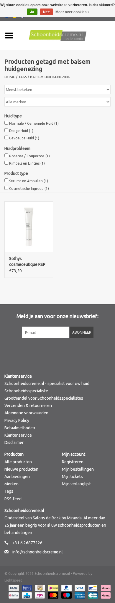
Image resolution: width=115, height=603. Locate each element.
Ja (32, 12)
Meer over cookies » (72, 12)
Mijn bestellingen (78, 469)
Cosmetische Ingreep (29, 188)
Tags (22, 77)
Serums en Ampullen (28, 181)
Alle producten (18, 462)
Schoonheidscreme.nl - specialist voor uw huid (46, 383)
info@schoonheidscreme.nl (37, 552)
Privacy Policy (16, 420)
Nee (46, 12)
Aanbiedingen (17, 476)
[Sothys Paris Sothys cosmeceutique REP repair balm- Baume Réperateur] (28, 226)
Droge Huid (21, 131)
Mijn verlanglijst (76, 484)
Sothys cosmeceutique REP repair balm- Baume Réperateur (27, 261)
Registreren (72, 462)
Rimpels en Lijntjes (27, 163)
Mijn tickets (72, 476)
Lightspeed (13, 580)
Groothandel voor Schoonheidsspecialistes (43, 398)
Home (9, 77)
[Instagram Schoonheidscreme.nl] (73, 350)
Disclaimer (14, 442)
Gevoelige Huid (24, 138)
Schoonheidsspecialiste (26, 391)
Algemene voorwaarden (26, 413)
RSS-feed (13, 498)
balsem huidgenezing (50, 77)
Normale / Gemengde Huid (34, 123)
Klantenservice (18, 435)
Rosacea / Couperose (29, 156)
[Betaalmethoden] (13, 588)
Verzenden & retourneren (28, 405)
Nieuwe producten (21, 469)
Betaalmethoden (19, 427)
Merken (11, 484)
